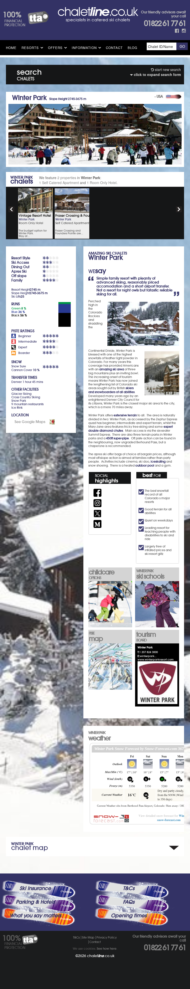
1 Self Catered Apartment (59, 182)
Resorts (30, 47)
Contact (114, 47)
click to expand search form (157, 74)
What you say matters (35, 915)
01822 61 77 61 (165, 23)
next (179, 209)
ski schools (150, 574)
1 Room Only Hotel (102, 182)
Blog (132, 47)
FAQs (128, 902)
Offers (55, 47)
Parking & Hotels (35, 902)
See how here (107, 948)
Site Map (88, 937)
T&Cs (128, 888)
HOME (11, 47)
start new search (167, 69)
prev (11, 209)
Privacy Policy (106, 937)
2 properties (66, 177)
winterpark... (148, 656)
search (29, 74)
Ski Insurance (35, 888)
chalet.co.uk (101, 956)
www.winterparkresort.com (156, 659)
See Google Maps (30, 422)
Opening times (128, 915)
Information (84, 47)
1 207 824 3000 (148, 652)
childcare (101, 574)
